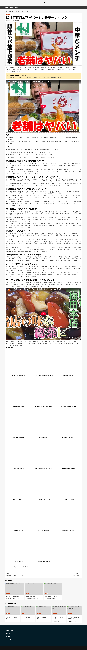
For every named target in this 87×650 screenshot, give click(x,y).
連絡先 (16, 7)
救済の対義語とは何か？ (51, 597)
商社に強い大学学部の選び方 (13, 597)
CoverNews (50, 647)
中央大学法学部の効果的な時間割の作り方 (74, 617)
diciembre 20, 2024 (16, 598)
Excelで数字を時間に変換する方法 (58, 617)
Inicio (6, 7)
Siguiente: (73, 574)
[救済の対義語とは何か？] (53, 589)
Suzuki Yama (9, 20)
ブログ (8, 14)
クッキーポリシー (9, 639)
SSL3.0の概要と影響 (30, 597)
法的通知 (8, 636)
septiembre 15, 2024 (16, 20)
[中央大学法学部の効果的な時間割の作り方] (74, 610)
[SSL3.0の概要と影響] (34, 589)
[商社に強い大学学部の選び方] (14, 589)
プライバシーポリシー (10, 633)
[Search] (81, 7)
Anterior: (14, 574)
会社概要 (11, 7)
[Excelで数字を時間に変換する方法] (59, 610)
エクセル (54, 613)
